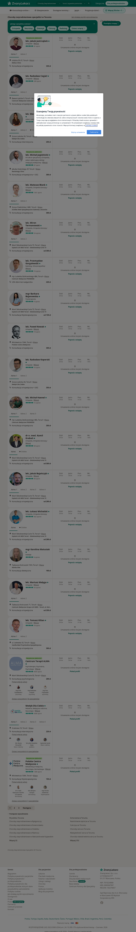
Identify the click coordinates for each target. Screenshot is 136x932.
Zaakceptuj (94, 132)
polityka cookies (91, 125)
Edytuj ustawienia (78, 132)
